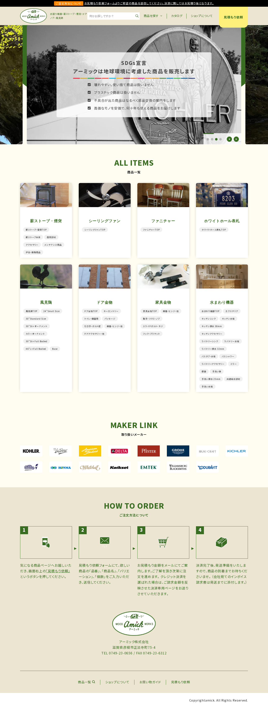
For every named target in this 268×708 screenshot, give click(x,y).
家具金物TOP (150, 311)
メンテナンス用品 (53, 244)
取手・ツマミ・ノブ (151, 318)
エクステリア (231, 311)
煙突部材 (51, 237)
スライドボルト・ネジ (153, 326)
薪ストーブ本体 (33, 237)
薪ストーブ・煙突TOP (36, 229)
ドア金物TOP (91, 311)
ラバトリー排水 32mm (213, 348)
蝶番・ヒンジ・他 (114, 326)
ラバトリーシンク (210, 341)
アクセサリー (32, 244)
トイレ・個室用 (91, 318)
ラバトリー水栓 (231, 341)
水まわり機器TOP (210, 311)
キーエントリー (111, 311)
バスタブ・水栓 (209, 356)
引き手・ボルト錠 (92, 326)
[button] (208, 139)
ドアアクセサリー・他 (94, 333)
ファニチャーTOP (151, 229)
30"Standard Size (36, 318)
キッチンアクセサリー (212, 333)
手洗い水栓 (207, 386)
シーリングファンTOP (94, 229)
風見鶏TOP (31, 311)
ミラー (234, 363)
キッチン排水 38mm (212, 326)
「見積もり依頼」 (58, 570)
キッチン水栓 (228, 318)
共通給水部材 (233, 378)
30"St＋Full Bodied (36, 341)
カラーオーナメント (35, 333)
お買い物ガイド (150, 682)
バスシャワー (228, 356)
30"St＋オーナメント (36, 326)
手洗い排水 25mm (211, 378)
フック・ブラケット (151, 333)
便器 (204, 371)
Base (55, 348)
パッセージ (109, 318)
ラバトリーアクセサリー (213, 363)
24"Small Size (51, 311)
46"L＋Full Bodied (36, 348)
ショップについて (202, 16)
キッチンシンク (209, 318)
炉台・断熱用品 (33, 252)
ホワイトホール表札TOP (214, 229)
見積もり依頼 (233, 17)
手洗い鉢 (216, 371)
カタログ (177, 16)
